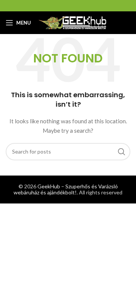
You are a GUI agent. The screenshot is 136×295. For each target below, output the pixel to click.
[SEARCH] (121, 151)
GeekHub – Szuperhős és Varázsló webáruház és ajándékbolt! (66, 189)
